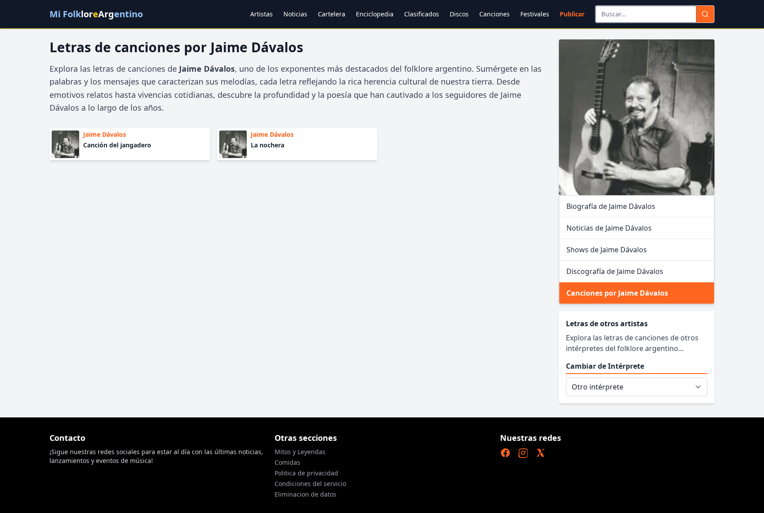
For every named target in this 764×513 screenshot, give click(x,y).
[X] (540, 452)
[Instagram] (523, 452)
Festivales (534, 14)
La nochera (267, 145)
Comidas (287, 462)
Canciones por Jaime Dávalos (617, 293)
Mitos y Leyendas (300, 451)
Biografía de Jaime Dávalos (610, 206)
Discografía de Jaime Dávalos (614, 271)
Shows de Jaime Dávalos (606, 250)
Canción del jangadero (117, 145)
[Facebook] (505, 452)
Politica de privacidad (306, 473)
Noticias (295, 14)
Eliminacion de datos (305, 494)
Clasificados (421, 14)
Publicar (572, 14)
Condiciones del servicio (310, 483)
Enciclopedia (374, 14)
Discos (459, 14)
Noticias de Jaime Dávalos (609, 228)
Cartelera (331, 14)
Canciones (494, 14)
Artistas (261, 14)
